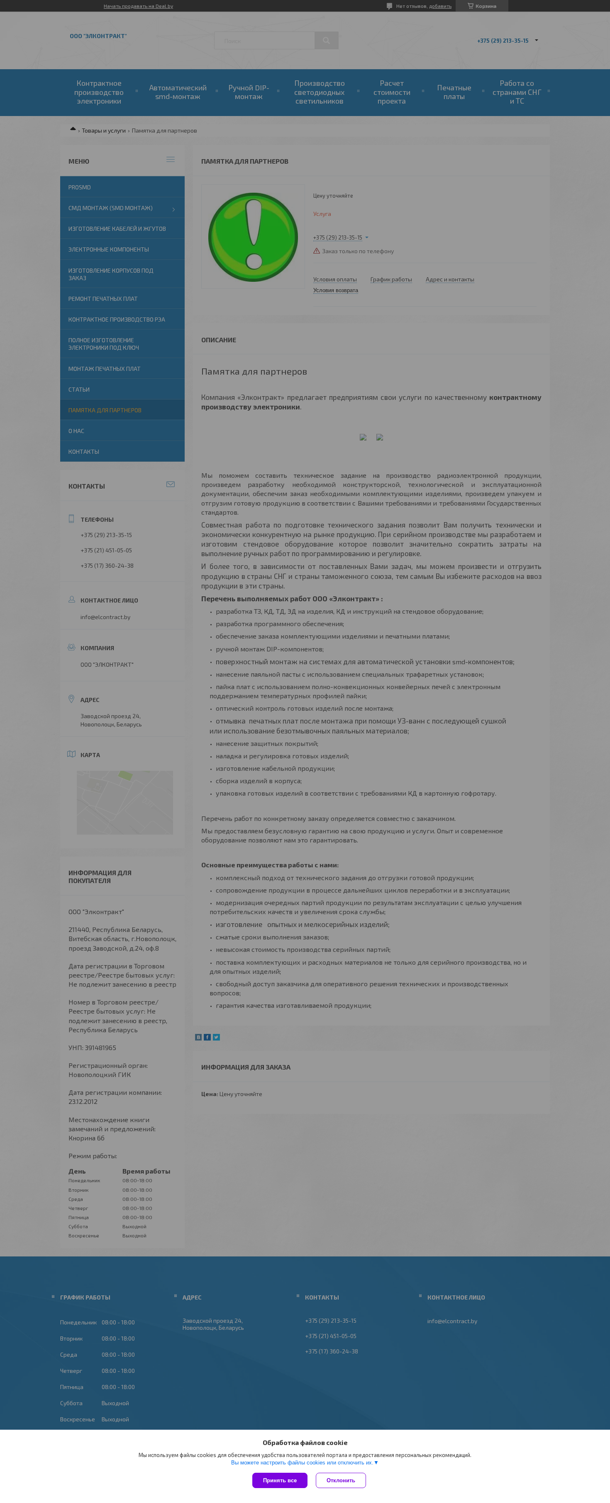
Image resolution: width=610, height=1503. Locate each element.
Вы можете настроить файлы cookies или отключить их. (302, 1462)
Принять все (280, 1480)
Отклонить (341, 1480)
